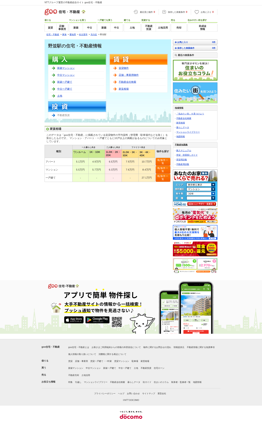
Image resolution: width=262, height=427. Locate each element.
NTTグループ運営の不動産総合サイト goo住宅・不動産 (73, 2)
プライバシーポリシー (104, 393)
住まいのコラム (161, 382)
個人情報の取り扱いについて (82, 354)
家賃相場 (124, 88)
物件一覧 (164, 161)
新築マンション (66, 68)
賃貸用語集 (181, 159)
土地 (59, 95)
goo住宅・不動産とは (78, 347)
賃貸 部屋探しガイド (187, 155)
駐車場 (135, 361)
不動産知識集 (181, 144)
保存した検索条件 (196, 48)
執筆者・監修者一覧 (181, 382)
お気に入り (196, 42)
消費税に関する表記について (112, 354)
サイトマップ (148, 393)
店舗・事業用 (81, 361)
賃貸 (70, 361)
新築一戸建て (64, 81)
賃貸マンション (121, 361)
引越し (78, 382)
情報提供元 (179, 347)
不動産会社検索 (127, 81)
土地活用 (85, 375)
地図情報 (180, 136)
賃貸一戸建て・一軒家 (101, 361)
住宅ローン (159, 368)
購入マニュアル (183, 150)
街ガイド (147, 382)
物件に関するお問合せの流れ (157, 347)
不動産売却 (73, 375)
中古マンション (66, 75)
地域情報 (179, 108)
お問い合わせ (133, 393)
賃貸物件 (124, 68)
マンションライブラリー (188, 132)
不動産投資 (146, 368)
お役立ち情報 (48, 381)
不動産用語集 (182, 164)
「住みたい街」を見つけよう (190, 113)
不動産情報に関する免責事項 (201, 347)
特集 (70, 382)
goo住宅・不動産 (51, 346)
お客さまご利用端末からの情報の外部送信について (116, 347)
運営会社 (162, 393)
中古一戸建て (64, 88)
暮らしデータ (182, 127)
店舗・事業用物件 (129, 75)
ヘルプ (121, 393)
